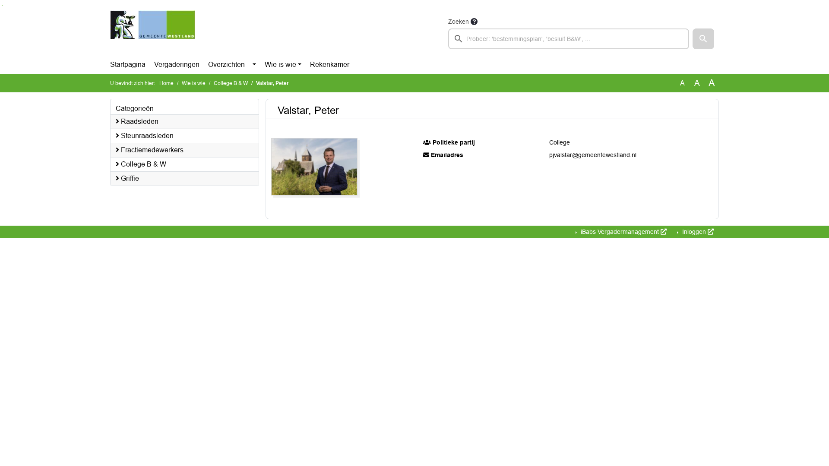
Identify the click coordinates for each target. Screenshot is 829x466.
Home (166, 83)
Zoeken (458, 21)
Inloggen (694, 231)
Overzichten (226, 64)
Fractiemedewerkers (151, 150)
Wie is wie (280, 64)
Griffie (129, 178)
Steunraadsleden (146, 135)
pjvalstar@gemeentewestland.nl (592, 154)
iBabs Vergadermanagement (620, 231)
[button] (703, 38)
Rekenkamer (329, 64)
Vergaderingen (176, 64)
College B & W (231, 83)
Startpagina (128, 64)
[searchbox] (568, 38)
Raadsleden (138, 121)
